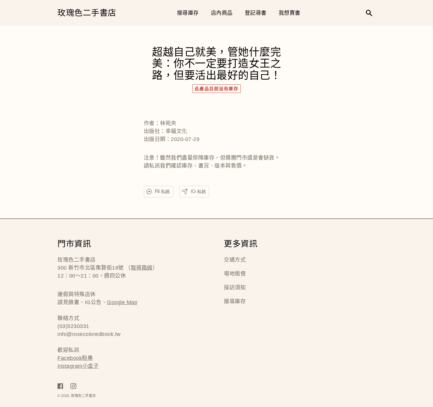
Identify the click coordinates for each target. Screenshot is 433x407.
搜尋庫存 (235, 301)
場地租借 (235, 274)
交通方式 (235, 260)
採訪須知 (235, 288)
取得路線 (142, 268)
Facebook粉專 (75, 358)
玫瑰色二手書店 (86, 13)
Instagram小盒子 (78, 366)
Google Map (122, 302)
